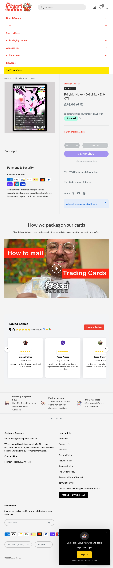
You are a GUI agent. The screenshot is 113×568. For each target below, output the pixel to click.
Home (6, 78)
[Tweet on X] (73, 193)
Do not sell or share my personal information (79, 488)
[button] (107, 7)
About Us (63, 438)
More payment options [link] (86, 160)
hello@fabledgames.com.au (24, 438)
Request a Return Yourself (71, 477)
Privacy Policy (65, 455)
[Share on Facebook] (78, 193)
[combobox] (62, 7)
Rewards (63, 449)
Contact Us (64, 444)
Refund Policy (65, 460)
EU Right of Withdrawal (73, 495)
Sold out (95, 145)
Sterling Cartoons (72, 84)
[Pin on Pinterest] (84, 193)
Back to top (56, 418)
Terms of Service (66, 482)
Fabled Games (15, 558)
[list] (30, 107)
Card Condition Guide (74, 131)
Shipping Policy (19, 450)
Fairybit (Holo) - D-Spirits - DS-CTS (24, 78)
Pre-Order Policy (67, 471)
